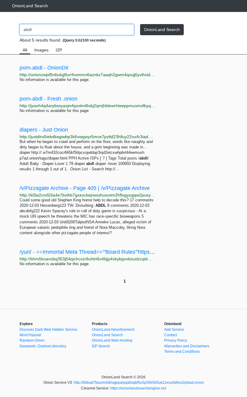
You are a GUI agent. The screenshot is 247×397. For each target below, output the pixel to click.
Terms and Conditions (182, 351)
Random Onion (32, 340)
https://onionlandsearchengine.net (138, 388)
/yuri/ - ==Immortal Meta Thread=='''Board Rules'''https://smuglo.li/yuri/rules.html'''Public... (126, 252)
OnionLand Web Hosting (112, 340)
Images (41, 50)
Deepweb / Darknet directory (43, 346)
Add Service (174, 329)
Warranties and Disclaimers (186, 346)
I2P (59, 50)
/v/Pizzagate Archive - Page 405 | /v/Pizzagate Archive (85, 188)
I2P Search (101, 346)
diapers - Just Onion (44, 130)
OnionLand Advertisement (113, 329)
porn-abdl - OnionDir (44, 68)
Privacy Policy (175, 340)
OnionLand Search (30, 5)
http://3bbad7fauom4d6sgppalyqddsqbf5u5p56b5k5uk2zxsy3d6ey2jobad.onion (139, 382)
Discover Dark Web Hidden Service (48, 329)
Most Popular (30, 335)
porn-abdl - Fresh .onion (48, 99)
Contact (170, 335)
